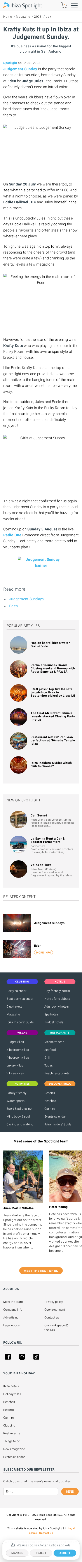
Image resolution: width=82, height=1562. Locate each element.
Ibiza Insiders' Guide (20, 1022)
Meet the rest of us (41, 1270)
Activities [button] (22, 1083)
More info (43, 952)
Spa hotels (51, 1014)
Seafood (50, 1049)
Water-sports (15, 1100)
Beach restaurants (57, 1073)
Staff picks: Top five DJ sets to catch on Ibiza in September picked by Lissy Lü (53, 692)
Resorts (49, 1093)
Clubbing (9, 1425)
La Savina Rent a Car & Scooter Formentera (48, 840)
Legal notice (11, 1325)
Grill (47, 1057)
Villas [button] (22, 1032)
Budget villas (15, 1042)
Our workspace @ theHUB (56, 1328)
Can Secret (39, 815)
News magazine (14, 1449)
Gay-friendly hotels (57, 991)
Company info (12, 1309)
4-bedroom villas (18, 1057)
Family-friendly (16, 1093)
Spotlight (10, 63)
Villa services (15, 1073)
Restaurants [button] (60, 1032)
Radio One (12, 535)
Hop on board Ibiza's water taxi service (50, 644)
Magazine (23, 16)
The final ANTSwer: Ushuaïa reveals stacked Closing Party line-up (53, 716)
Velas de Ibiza (41, 865)
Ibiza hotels (11, 1386)
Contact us (51, 1317)
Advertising (11, 1317)
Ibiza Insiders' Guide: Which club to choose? (51, 764)
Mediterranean (54, 1042)
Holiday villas (12, 1394)
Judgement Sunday (20, 69)
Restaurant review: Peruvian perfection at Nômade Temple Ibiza (53, 740)
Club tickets (14, 1006)
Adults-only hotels (56, 1006)
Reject (41, 1553)
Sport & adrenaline (19, 1108)
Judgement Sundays (26, 599)
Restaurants (11, 1433)
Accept (64, 1553)
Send (70, 1491)
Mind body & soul (18, 1116)
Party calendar (16, 991)
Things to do (11, 1441)
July (49, 16)
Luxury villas (15, 1065)
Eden (13, 606)
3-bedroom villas (18, 1049)
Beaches (50, 1100)
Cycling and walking (20, 1124)
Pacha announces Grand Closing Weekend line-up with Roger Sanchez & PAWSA (53, 668)
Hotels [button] (60, 981)
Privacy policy (53, 1301)
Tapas (48, 1065)
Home (7, 16)
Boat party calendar (20, 998)
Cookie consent (54, 1309)
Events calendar (55, 1116)
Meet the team (13, 1301)
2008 (38, 16)
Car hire (49, 1108)
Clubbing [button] (22, 981)
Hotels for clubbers (57, 998)
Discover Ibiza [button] (60, 1083)
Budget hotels (53, 1022)
